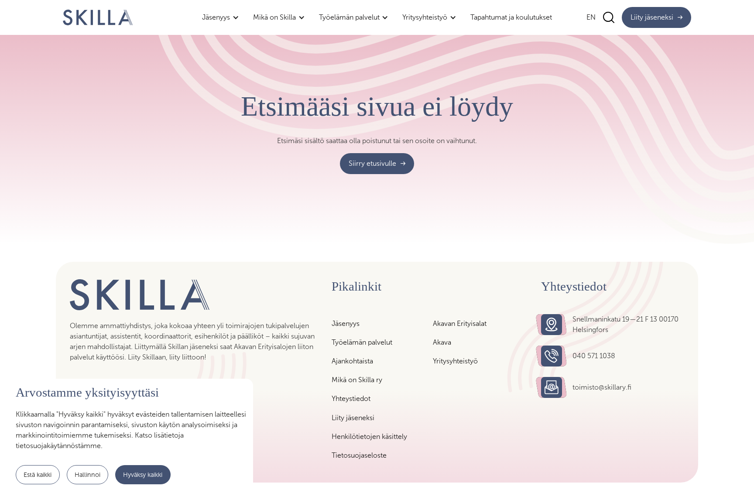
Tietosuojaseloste (359, 455)
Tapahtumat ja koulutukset (511, 17)
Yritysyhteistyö (455, 361)
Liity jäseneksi (353, 417)
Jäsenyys (346, 323)
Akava (442, 342)
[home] (98, 17)
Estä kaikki (37, 474)
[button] (220, 17)
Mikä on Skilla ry (357, 380)
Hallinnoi (87, 474)
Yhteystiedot (351, 398)
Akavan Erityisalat (460, 323)
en (591, 17)
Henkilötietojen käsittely (369, 436)
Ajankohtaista (352, 361)
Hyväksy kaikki (142, 474)
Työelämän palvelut (362, 342)
